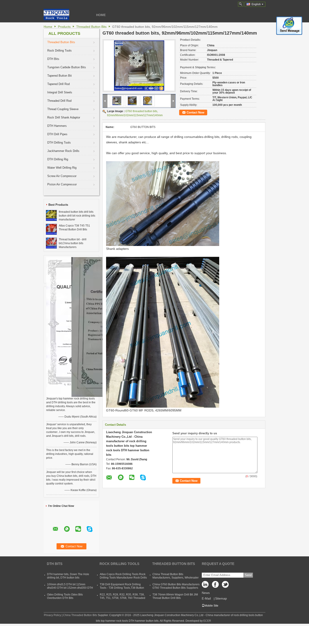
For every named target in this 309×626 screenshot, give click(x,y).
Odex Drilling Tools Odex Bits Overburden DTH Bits (65, 596)
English (256, 4)
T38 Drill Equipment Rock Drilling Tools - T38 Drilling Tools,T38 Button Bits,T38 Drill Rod (122, 588)
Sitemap (221, 598)
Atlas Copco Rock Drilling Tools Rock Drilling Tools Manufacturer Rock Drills (123, 576)
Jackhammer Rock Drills (63, 151)
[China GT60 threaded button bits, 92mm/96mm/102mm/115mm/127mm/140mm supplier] (139, 65)
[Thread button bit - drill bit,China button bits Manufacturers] (51, 242)
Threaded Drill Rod (59, 100)
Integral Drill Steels (59, 92)
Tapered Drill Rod (58, 84)
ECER (207, 620)
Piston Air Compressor (62, 184)
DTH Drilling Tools (59, 142)
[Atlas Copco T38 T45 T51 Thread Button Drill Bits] (51, 229)
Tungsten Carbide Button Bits (66, 67)
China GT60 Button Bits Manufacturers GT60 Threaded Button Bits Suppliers (176, 586)
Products (64, 26)
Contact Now (195, 112)
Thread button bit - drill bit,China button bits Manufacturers (72, 243)
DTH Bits (53, 59)
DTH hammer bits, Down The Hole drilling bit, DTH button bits (68, 576)
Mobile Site (211, 605)
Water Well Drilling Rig (61, 167)
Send (248, 575)
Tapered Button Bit (59, 75)
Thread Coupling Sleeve (62, 109)
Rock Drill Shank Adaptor (63, 117)
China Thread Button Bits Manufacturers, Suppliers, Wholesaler (175, 576)
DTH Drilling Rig (57, 159)
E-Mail (206, 598)
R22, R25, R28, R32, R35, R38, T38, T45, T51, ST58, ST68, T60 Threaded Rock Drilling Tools (122, 598)
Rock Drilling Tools (59, 50)
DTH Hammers (57, 126)
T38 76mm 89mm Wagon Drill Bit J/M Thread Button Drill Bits (175, 596)
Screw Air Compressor (61, 176)
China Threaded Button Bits (80, 615)
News (206, 593)
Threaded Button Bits (91, 26)
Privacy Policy (52, 615)
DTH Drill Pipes (57, 134)
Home (101, 15)
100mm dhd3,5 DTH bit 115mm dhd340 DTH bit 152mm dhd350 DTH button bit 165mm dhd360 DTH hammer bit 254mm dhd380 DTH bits (70, 589)
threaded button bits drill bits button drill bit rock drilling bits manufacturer (77, 215)
